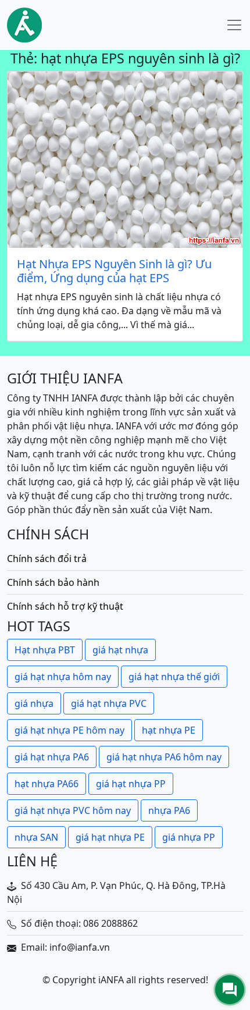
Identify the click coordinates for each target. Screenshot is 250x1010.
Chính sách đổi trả (47, 558)
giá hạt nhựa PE (110, 837)
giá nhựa (34, 703)
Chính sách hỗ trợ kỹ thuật (65, 606)
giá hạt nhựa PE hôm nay (69, 730)
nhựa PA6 (169, 810)
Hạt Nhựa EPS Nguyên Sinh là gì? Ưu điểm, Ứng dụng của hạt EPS (114, 271)
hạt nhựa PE (168, 730)
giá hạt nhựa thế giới (174, 676)
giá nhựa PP (188, 837)
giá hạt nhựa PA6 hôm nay (164, 757)
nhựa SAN (36, 837)
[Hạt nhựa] (24, 25)
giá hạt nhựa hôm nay (63, 676)
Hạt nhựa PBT (45, 649)
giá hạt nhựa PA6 (52, 757)
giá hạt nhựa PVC (109, 703)
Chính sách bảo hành (53, 582)
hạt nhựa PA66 (46, 783)
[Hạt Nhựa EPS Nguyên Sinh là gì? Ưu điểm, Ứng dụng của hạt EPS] (125, 160)
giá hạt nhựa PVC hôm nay (73, 810)
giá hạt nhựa (120, 649)
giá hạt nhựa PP (131, 783)
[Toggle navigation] (234, 25)
